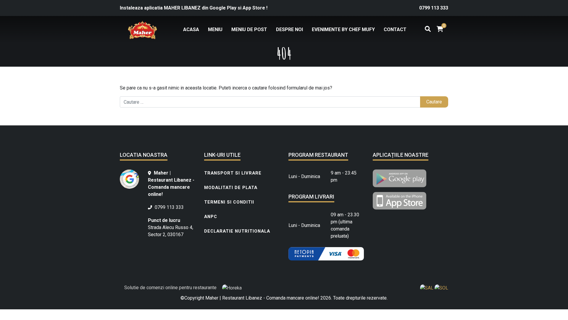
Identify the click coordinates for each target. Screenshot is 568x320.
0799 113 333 (433, 8)
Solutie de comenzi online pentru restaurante (171, 287)
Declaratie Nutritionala (237, 231)
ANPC (210, 216)
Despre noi (289, 29)
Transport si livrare (233, 173)
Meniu (215, 29)
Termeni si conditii (229, 202)
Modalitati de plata (230, 187)
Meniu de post (249, 29)
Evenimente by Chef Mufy (343, 29)
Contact (395, 29)
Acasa (191, 29)
